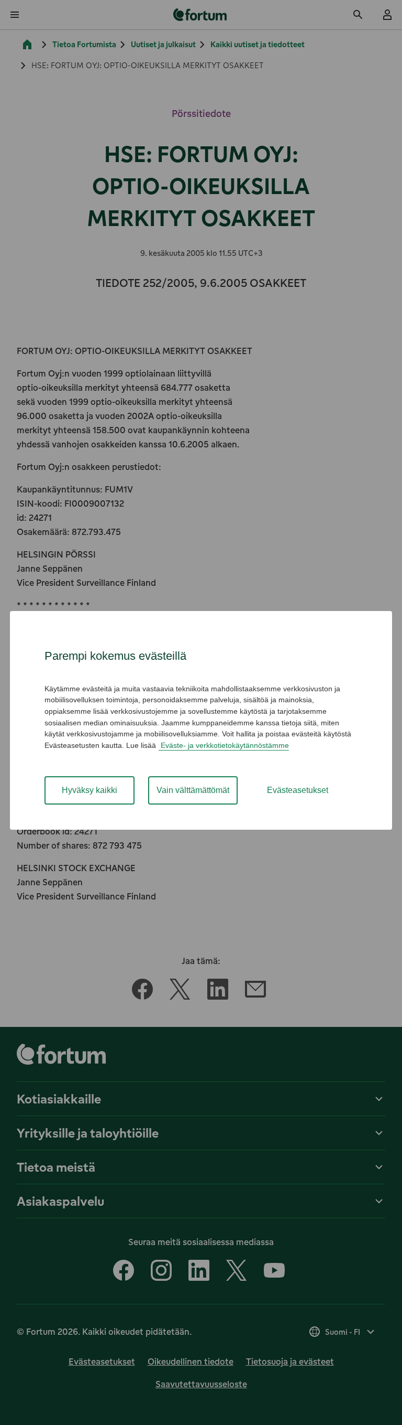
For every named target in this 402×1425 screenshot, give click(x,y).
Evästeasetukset (297, 790)
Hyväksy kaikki (89, 790)
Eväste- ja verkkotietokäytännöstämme (224, 745)
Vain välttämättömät (193, 790)
